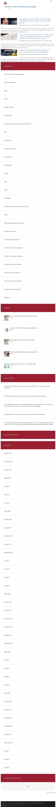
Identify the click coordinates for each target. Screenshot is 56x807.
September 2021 (8, 743)
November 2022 (8, 627)
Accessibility (28, 803)
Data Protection (11, 803)
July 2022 (6, 660)
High (5, 132)
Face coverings (8, 115)
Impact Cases (7, 140)
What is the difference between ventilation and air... (24, 316)
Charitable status (5, 805)
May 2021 (6, 767)
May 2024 (6, 494)
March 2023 (7, 594)
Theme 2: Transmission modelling (42, 25)
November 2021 (8, 726)
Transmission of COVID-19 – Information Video (23, 364)
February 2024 (8, 519)
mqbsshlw (22, 25)
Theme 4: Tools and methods (12, 272)
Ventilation (7, 297)
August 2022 (7, 652)
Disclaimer (3, 803)
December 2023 (8, 536)
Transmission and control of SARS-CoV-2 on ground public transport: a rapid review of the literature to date (36, 36)
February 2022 (8, 701)
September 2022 (8, 643)
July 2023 (6, 561)
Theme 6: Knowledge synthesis (12, 289)
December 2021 (8, 718)
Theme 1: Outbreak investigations (13, 248)
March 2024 (7, 511)
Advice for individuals (9, 82)
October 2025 (7, 453)
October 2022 (7, 635)
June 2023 (6, 569)
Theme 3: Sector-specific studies (45, 40)
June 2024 (6, 486)
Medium (6, 173)
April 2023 (6, 585)
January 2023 (7, 610)
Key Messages (8, 165)
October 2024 (7, 470)
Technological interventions (11, 239)
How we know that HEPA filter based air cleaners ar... (24, 328)
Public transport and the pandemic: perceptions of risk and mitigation (34, 51)
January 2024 (7, 528)
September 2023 (8, 552)
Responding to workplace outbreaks (14, 223)
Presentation (7, 198)
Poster (6, 190)
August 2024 (7, 478)
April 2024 (6, 503)
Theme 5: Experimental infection (13, 281)
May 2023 (6, 577)
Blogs (33, 25)
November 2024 (8, 461)
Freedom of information (38, 803)
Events (6, 99)
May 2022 (6, 676)
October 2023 (7, 544)
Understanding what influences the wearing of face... (24, 352)
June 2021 (6, 759)
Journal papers (35, 40)
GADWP (53, 792)
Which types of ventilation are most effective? (22, 340)
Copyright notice (20, 803)
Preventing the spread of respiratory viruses (16, 206)
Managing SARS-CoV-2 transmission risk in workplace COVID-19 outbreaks (24, 414)
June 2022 (6, 668)
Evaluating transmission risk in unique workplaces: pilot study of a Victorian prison (35, 21)
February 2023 (8, 602)
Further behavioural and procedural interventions (17, 124)
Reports (6, 215)
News (5, 182)
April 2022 (6, 685)
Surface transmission (10, 231)
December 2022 (8, 619)
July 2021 (6, 751)
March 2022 (7, 693)
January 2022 (7, 709)
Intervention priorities (10, 148)
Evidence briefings (9, 107)
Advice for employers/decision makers (14, 74)
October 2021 (7, 734)
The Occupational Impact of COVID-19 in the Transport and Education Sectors (25, 396)
